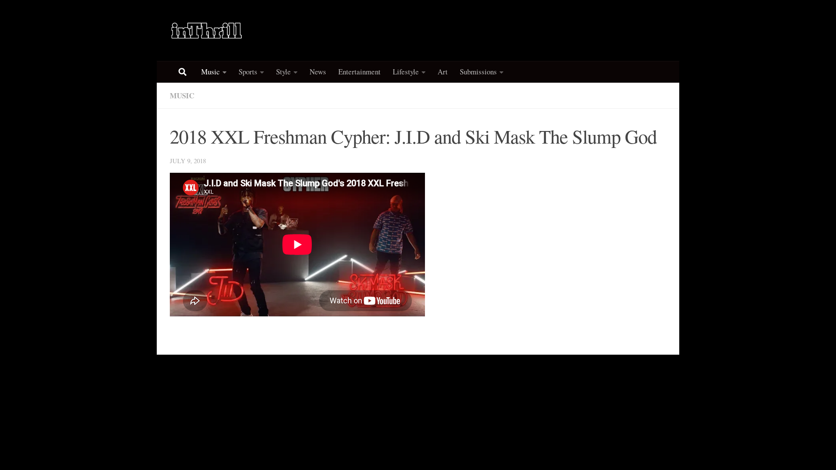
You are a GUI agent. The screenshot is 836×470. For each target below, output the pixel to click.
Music (210, 72)
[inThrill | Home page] (207, 30)
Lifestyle (406, 72)
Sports (248, 72)
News (318, 72)
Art (443, 72)
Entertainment (359, 72)
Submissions (478, 72)
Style (283, 72)
